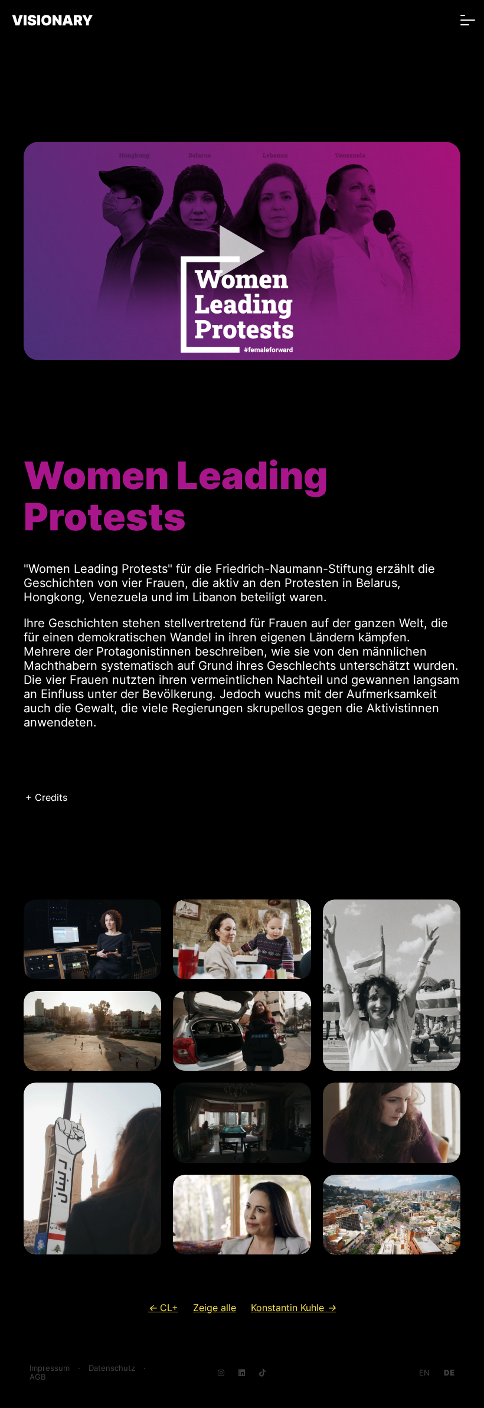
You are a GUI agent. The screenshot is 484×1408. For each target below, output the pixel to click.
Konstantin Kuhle (293, 1308)
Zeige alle (214, 1308)
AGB (37, 1377)
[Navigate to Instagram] (221, 1373)
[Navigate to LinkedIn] (242, 1373)
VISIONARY (52, 20)
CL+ (163, 1308)
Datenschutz (112, 1368)
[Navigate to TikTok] (262, 1373)
